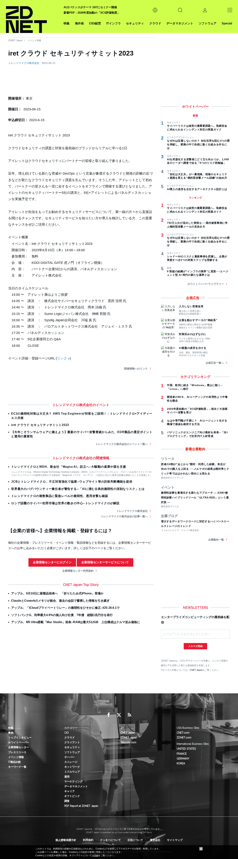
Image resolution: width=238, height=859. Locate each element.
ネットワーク (72, 766)
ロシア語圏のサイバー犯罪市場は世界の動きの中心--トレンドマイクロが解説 (65, 503)
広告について (135, 840)
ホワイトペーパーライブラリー (205, 283)
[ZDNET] (32, 16)
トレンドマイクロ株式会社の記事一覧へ (124, 516)
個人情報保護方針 (65, 840)
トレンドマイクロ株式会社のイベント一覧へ (122, 444)
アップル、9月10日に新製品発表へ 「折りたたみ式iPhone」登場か (57, 593)
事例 (10, 732)
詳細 (96, 855)
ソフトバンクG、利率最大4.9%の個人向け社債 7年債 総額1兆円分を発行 (62, 615)
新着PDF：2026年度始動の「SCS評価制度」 (92, 12)
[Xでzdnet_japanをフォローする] (119, 715)
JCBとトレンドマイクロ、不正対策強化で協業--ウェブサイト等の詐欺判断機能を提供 (71, 481)
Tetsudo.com (128, 742)
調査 (67, 800)
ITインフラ (113, 23)
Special (227, 23)
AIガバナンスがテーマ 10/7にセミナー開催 (90, 7)
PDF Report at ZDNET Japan (81, 805)
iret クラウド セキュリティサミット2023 (40, 425)
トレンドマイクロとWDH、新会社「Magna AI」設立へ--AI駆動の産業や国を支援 (68, 466)
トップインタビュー (20, 737)
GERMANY (183, 758)
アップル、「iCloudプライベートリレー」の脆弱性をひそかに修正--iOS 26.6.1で (65, 607)
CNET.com (183, 732)
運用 (67, 776)
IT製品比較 (14, 761)
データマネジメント (179, 23)
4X (122, 727)
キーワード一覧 (17, 766)
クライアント (72, 742)
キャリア (69, 791)
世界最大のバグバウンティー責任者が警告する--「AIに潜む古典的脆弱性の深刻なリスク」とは (78, 488)
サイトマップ (175, 840)
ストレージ (70, 761)
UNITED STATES (186, 748)
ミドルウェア (72, 771)
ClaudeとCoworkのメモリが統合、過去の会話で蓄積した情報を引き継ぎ (60, 600)
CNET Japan (196, 670)
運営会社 (155, 840)
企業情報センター (18, 747)
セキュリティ (135, 23)
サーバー (69, 757)
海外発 (79, 23)
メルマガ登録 (195, 646)
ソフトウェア (207, 23)
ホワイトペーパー (18, 742)
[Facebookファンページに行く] (108, 715)
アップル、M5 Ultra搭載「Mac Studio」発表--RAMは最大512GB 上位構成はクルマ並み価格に (75, 622)
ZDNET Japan (15, 40)
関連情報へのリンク (136, 368)
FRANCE (182, 753)
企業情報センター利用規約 (78, 570)
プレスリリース (17, 752)
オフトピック (72, 796)
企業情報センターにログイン (52, 562)
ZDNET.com (184, 737)
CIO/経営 (95, 23)
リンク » (63, 358)
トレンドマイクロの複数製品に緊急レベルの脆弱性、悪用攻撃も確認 (59, 496)
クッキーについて (110, 840)
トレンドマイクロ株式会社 (23, 62)
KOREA (181, 763)
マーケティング (73, 781)
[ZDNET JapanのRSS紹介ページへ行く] (129, 715)
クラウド (155, 23)
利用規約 (88, 840)
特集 (67, 23)
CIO (66, 732)
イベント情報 (34, 40)
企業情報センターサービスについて (105, 562)
